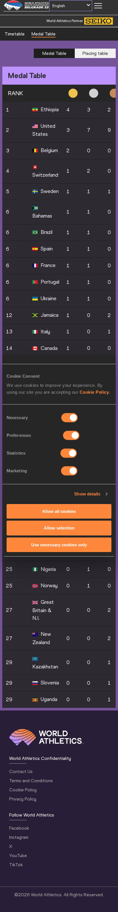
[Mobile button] (98, 5)
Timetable (15, 34)
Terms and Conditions (31, 780)
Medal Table (44, 34)
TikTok (16, 864)
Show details (87, 493)
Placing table (95, 53)
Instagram (18, 837)
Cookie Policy (94, 391)
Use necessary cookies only (59, 544)
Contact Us (21, 771)
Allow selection (59, 527)
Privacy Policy (22, 799)
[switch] (71, 435)
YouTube (18, 855)
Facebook (19, 828)
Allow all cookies (59, 511)
